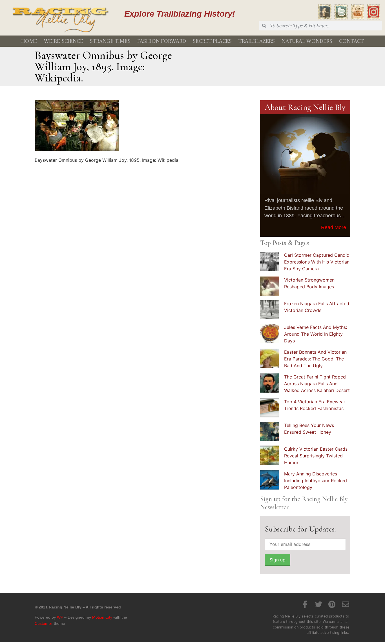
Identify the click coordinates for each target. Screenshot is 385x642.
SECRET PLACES (212, 41)
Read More (333, 227)
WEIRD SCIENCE (63, 41)
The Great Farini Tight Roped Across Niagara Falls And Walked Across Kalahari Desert (317, 383)
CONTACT (351, 41)
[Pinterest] (332, 604)
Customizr (44, 623)
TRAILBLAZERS (256, 41)
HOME (29, 41)
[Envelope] (345, 604)
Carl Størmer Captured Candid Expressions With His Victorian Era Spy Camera (316, 261)
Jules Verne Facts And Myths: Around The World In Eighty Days (315, 334)
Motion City (102, 617)
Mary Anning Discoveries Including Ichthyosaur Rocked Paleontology (315, 480)
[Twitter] (318, 604)
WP (60, 617)
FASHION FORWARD (161, 41)
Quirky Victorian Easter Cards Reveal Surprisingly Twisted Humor (316, 455)
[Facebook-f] (305, 604)
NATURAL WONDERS (307, 41)
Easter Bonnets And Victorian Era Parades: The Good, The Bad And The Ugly (315, 358)
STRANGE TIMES (110, 41)
